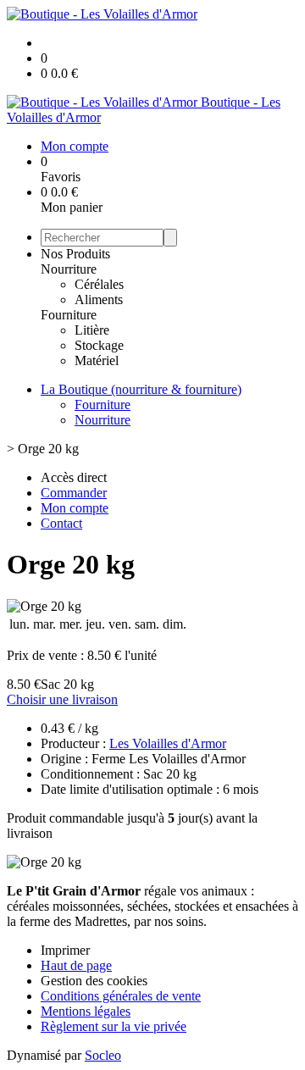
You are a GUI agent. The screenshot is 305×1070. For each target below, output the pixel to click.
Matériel (97, 360)
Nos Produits (75, 254)
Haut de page (76, 965)
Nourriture (69, 269)
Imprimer (65, 950)
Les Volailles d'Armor (167, 743)
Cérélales (99, 284)
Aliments (99, 299)
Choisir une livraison (62, 699)
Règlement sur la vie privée (113, 1026)
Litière (92, 330)
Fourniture (69, 315)
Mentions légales (85, 1011)
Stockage (99, 345)
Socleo (103, 1055)
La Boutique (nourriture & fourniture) (141, 389)
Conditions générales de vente (121, 996)
